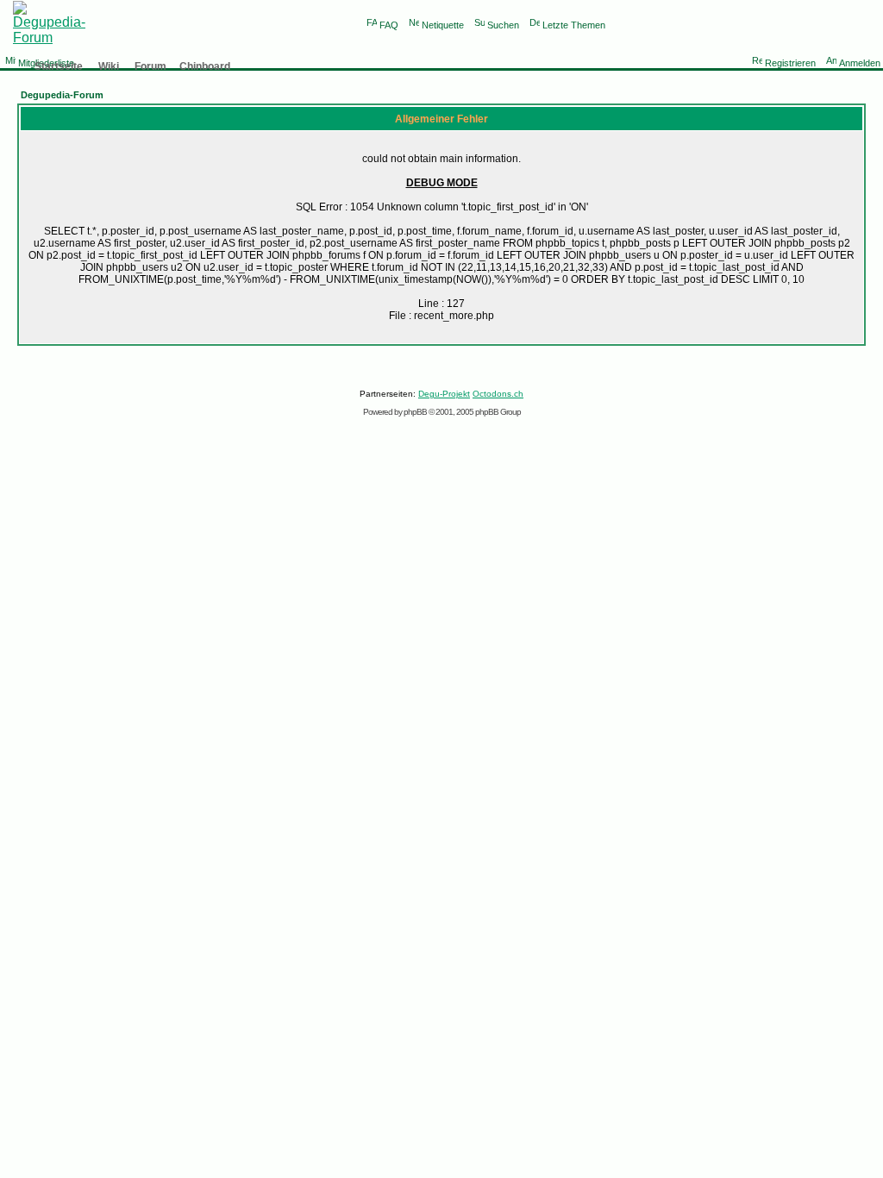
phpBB (415, 412)
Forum (150, 66)
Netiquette (443, 25)
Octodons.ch (498, 393)
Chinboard (204, 66)
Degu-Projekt (444, 393)
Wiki (108, 66)
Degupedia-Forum (62, 95)
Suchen (503, 25)
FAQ (388, 25)
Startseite (58, 66)
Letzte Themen (573, 25)
